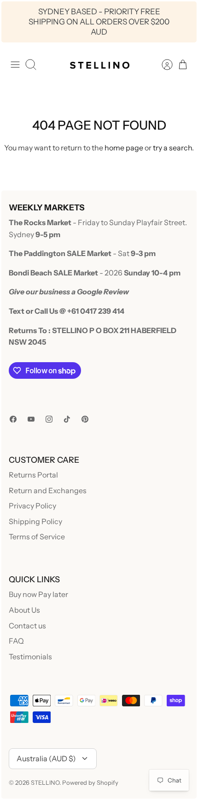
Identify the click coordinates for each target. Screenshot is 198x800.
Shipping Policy (35, 521)
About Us (24, 610)
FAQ (16, 640)
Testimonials (30, 656)
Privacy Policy (32, 505)
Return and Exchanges (48, 490)
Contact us (27, 625)
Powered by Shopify (90, 782)
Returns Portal (33, 474)
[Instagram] (49, 419)
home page (124, 147)
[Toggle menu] (15, 64)
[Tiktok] (67, 419)
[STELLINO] (99, 65)
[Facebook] (13, 419)
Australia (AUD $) (46, 758)
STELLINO (45, 782)
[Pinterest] (85, 419)
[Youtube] (31, 419)
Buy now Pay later (38, 594)
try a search (172, 147)
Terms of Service (37, 536)
